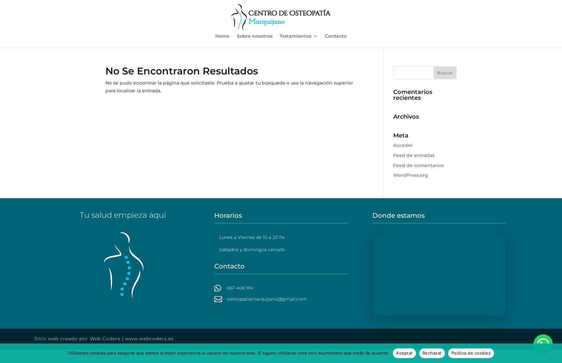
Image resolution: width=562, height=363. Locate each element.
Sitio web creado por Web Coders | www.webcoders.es (104, 339)
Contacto (336, 36)
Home (222, 36)
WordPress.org (410, 175)
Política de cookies (471, 353)
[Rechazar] (554, 353)
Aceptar (404, 353)
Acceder (403, 145)
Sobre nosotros (255, 36)
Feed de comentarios (418, 165)
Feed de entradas (414, 155)
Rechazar (432, 353)
